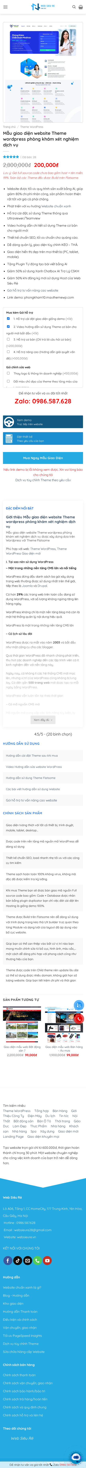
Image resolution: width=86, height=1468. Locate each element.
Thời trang (62, 1121)
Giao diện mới (68, 1131)
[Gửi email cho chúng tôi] (27, 1260)
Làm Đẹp (19, 1126)
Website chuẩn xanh (56, 206)
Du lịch (50, 1116)
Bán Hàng (60, 1111)
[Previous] (5, 1071)
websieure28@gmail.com (33, 1230)
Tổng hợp (41, 1111)
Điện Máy (35, 1116)
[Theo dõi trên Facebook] (7, 1260)
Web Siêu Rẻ (22, 1438)
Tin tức (64, 1116)
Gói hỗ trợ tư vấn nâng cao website (32, 290)
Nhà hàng (58, 1126)
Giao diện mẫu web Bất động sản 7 (22, 1048)
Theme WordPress (31, 126)
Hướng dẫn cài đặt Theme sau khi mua (32, 755)
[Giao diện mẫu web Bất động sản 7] (22, 1032)
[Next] (16, 1071)
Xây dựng (47, 1131)
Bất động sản (23, 1121)
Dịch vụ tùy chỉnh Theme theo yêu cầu (43, 480)
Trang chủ (9, 126)
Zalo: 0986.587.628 (43, 401)
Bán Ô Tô (44, 1121)
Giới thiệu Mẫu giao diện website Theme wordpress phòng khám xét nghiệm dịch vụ (41, 522)
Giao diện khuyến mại (43, 1136)
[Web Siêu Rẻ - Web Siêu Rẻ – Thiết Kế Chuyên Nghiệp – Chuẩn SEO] (43, 7)
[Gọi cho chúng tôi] (37, 1260)
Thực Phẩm (38, 1126)
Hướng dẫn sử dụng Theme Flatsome (30, 778)
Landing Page (13, 1136)
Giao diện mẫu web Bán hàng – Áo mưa (64, 1048)
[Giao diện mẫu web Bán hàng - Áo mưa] (64, 1032)
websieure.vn (26, 1237)
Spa (33, 1131)
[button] (5, 7)
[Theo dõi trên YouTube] (47, 1260)
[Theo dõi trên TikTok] (17, 1260)
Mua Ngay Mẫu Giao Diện (43, 458)
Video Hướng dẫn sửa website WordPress (34, 767)
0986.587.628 (25, 1223)
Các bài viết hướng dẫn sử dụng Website (33, 789)
